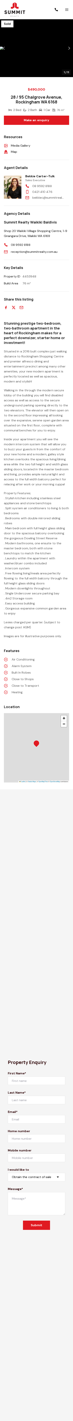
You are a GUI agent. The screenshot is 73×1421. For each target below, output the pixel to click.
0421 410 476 (42, 192)
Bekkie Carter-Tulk (40, 176)
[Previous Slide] (4, 48)
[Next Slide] (69, 48)
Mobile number (20, 1150)
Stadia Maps (32, 781)
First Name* (17, 1073)
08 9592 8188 (42, 186)
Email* (13, 1112)
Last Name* (17, 1093)
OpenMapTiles (43, 781)
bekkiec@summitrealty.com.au (48, 198)
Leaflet (23, 781)
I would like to (18, 1170)
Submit (36, 1225)
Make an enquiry (36, 120)
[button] (36, 48)
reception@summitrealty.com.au (34, 252)
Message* (15, 1189)
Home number (19, 1131)
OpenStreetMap (55, 781)
